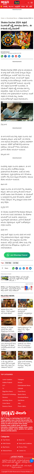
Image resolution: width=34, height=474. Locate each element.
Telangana (21, 379)
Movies (20, 382)
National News (7, 450)
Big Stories (6, 447)
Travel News (21, 391)
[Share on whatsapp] (2, 56)
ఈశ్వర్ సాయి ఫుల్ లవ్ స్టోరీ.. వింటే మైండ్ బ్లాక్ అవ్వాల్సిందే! (17, 460)
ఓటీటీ (30, 6)
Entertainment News (24, 385)
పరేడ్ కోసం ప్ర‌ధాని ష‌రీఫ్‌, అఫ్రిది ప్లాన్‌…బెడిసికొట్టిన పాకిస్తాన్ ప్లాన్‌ (17, 463)
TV (3, 388)
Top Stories (6, 439)
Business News (7, 406)
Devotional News (23, 397)
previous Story (6, 274)
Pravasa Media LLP (27, 471)
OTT (3, 385)
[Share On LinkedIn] (13, 56)
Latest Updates (7, 379)
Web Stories (6, 443)
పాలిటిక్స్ (5, 6)
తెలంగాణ (11, 6)
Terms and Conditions (25, 443)
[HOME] (1, 6)
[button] (28, 3)
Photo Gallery (22, 406)
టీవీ (27, 6)
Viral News (21, 400)
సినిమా (23, 6)
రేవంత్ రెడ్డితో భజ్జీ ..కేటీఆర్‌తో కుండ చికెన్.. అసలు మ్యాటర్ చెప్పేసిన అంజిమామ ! (17, 466)
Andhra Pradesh (7, 382)
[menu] (31, 3)
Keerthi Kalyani (6, 52)
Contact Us (22, 450)
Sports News (22, 394)
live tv (26, 3)
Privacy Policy (23, 447)
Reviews (5, 397)
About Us (21, 439)
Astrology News (7, 400)
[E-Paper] (16, 2)
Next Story (29, 284)
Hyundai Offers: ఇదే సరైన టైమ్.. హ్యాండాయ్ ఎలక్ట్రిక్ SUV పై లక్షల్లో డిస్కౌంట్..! (19, 278)
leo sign (15, 263)
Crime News (6, 403)
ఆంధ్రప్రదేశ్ (17, 6)
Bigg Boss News (7, 391)
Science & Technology (9, 394)
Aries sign (8, 263)
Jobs (19, 403)
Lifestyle (20, 388)
